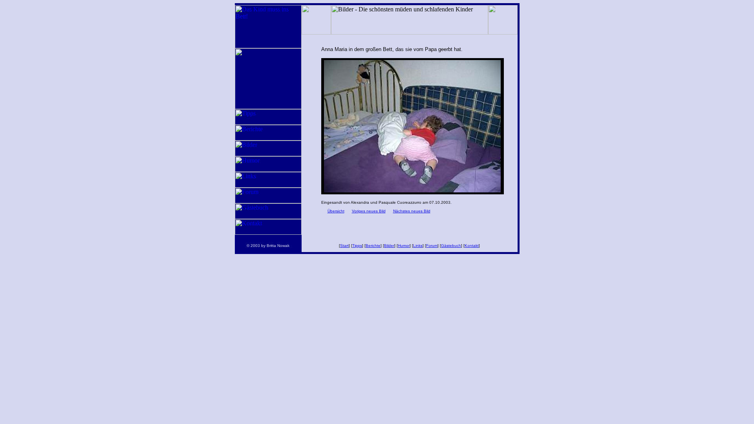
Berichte (373, 245)
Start (344, 245)
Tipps (357, 245)
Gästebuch (451, 245)
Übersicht (336, 211)
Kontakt (472, 245)
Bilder (389, 245)
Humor (404, 245)
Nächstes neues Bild (411, 211)
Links (418, 245)
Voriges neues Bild (369, 211)
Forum (431, 245)
